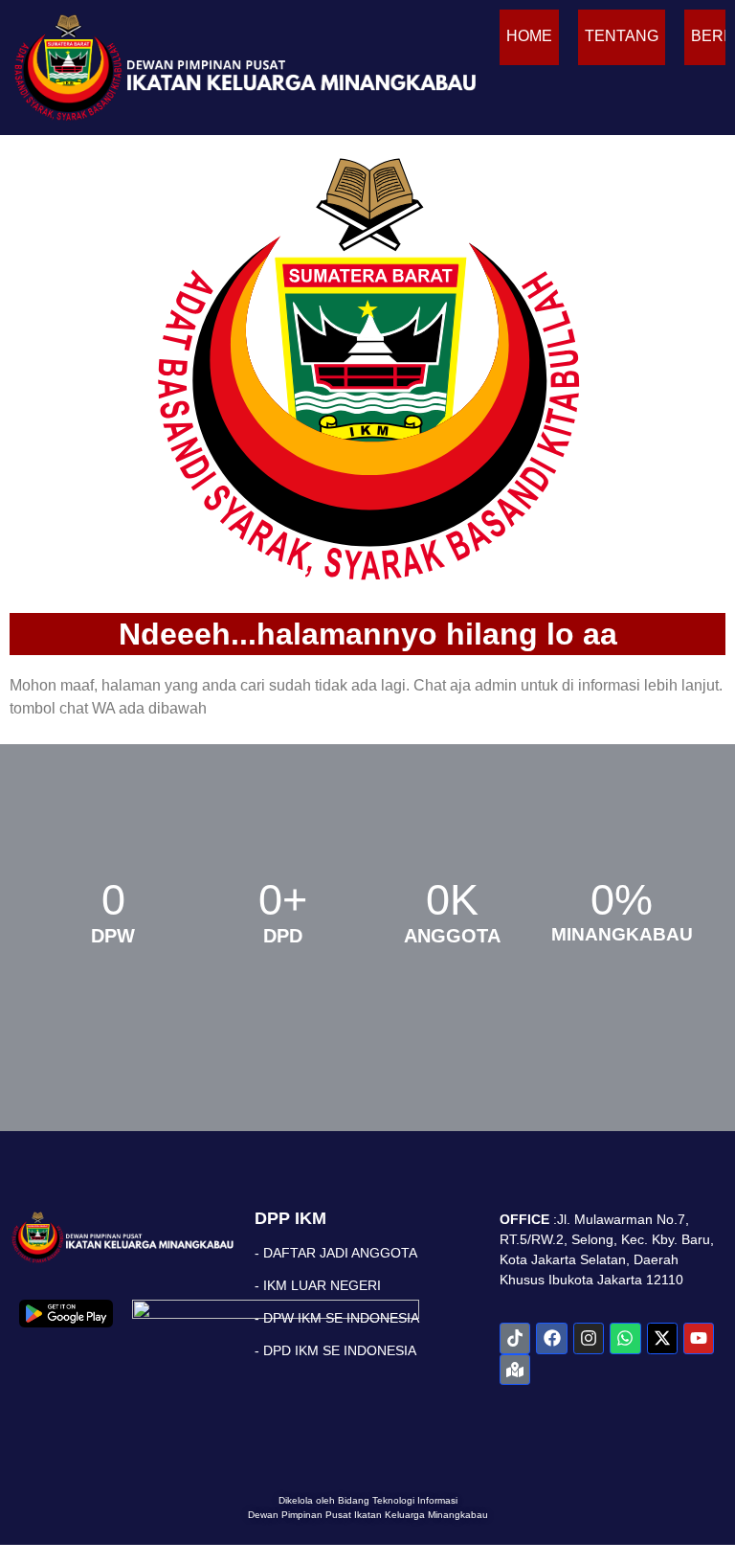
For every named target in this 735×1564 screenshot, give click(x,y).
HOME (529, 36)
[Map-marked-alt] (515, 1369)
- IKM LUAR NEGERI (318, 1285)
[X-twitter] (662, 1338)
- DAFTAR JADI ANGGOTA (336, 1252)
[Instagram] (588, 1338)
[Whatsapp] (625, 1338)
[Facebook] (551, 1338)
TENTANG (621, 36)
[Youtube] (698, 1338)
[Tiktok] (515, 1338)
